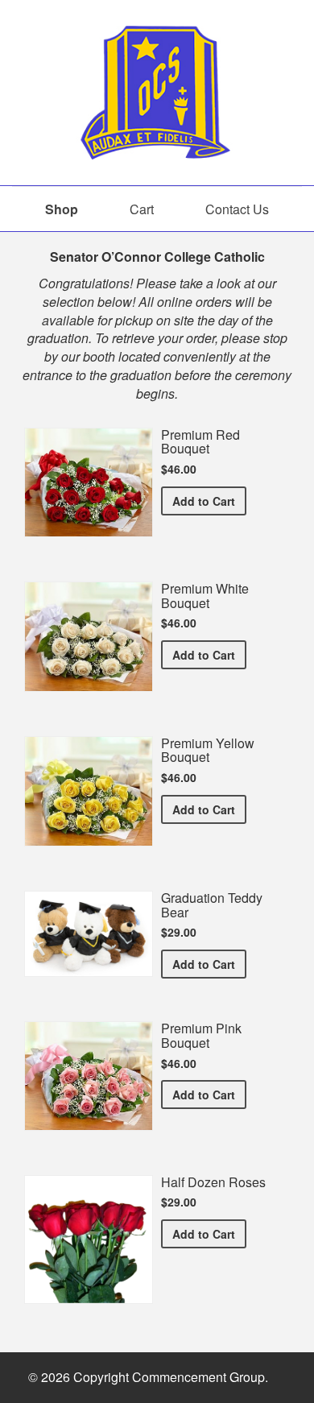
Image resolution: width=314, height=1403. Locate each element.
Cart (142, 209)
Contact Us (237, 209)
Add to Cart (209, 500)
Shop (61, 209)
